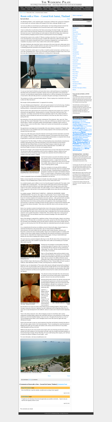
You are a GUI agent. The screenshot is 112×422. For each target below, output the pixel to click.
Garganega (75, 59)
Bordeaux (75, 36)
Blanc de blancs (77, 34)
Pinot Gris (75, 73)
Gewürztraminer (77, 63)
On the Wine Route (67, 7)
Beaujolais (75, 32)
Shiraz (74, 89)
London (85, 130)
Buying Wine (38, 7)
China (84, 126)
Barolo (74, 30)
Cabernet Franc (77, 42)
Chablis (75, 50)
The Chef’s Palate (77, 9)
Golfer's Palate (88, 129)
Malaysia (90, 130)
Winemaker (77, 150)
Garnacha (75, 61)
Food (75, 129)
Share (49, 375)
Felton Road (80, 127)
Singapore (78, 139)
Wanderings (60, 9)
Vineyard (76, 149)
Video (90, 147)
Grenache (75, 65)
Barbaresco (76, 28)
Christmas (89, 126)
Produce (23, 9)
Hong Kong (76, 130)
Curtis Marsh (68, 9)
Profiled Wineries (57, 7)
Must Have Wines (29, 7)
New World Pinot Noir (37, 9)
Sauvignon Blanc (77, 83)
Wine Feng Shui (47, 7)
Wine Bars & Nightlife (78, 7)
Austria (85, 119)
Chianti (74, 55)
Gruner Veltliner (77, 67)
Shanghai (85, 137)
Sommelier (86, 139)
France (81, 129)
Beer (79, 121)
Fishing (85, 127)
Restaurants (88, 7)
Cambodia (87, 122)
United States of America (82, 147)
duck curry (75, 127)
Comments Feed (62, 384)
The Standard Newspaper (81, 144)
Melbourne (77, 132)
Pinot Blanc (76, 71)
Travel (28, 9)
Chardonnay (76, 53)
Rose (74, 79)
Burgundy (75, 40)
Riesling (75, 77)
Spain (90, 141)
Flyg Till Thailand (26, 387)
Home (21, 7)
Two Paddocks (84, 145)
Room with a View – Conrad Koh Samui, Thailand (45, 16)
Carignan (75, 46)
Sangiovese (76, 81)
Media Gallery (52, 9)
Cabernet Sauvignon (78, 44)
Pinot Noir (75, 75)
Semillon (75, 85)
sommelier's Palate (80, 141)
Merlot (74, 69)
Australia (77, 119)
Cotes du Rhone (77, 57)
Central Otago (77, 124)
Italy (80, 130)
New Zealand (79, 133)
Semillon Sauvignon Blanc (79, 87)
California (82, 122)
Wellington (82, 148)
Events (45, 9)
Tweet (68, 18)
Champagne (76, 52)
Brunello (75, 38)
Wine (87, 148)
